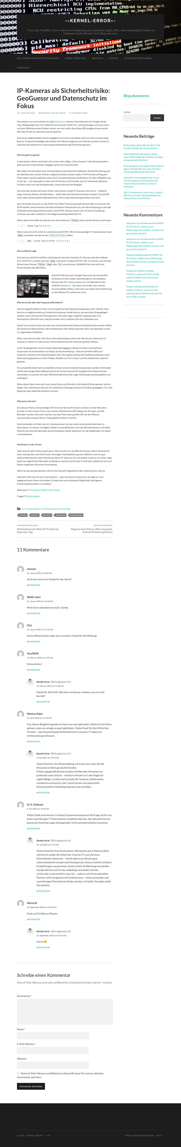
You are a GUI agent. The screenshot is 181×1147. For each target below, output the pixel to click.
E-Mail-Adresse (26, 1043)
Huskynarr (131, 270)
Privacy (35, 515)
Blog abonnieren (136, 96)
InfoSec (23, 515)
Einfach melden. (32, 496)
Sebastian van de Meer (51, 113)
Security (47, 515)
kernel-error (43, 681)
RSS (49, 1135)
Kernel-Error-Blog (75, 58)
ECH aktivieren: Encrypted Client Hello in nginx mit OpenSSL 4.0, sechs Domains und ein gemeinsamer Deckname (144, 169)
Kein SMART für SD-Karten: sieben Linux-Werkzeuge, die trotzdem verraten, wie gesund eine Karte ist (143, 157)
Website (21, 1058)
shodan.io (65, 285)
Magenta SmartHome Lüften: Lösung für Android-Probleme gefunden (92, 528)
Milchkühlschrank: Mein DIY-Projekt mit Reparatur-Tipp (37, 528)
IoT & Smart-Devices (31, 509)
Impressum (23, 68)
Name (21, 1029)
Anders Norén (145, 1135)
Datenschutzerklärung (138, 58)
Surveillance (76, 515)
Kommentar (24, 995)
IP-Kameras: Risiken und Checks (44, 490)
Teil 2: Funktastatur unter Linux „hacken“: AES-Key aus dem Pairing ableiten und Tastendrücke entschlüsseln (143, 195)
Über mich (97, 58)
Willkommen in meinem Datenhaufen (38, 58)
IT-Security (47, 509)
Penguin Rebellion (135, 254)
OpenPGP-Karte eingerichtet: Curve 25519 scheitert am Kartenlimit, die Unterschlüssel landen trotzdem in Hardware (141, 182)
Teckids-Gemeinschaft (137, 286)
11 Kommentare (78, 113)
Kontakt (114, 58)
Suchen (127, 112)
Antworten (33, 585)
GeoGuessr (60, 121)
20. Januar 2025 (26, 113)
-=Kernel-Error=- (90, 20)
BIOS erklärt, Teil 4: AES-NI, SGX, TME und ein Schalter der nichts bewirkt (142, 147)
